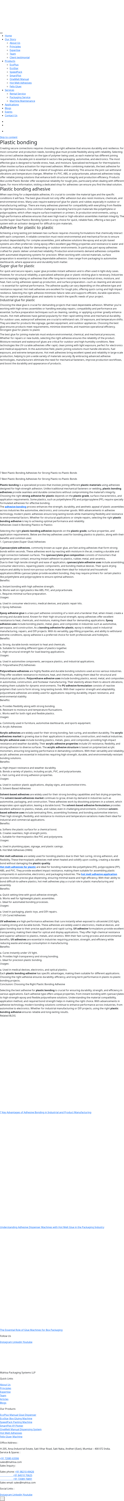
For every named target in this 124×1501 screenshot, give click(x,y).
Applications (12, 104)
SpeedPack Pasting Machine (16, 1422)
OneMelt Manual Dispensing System (21, 1429)
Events (8, 111)
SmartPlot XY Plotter (11, 1425)
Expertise (15, 50)
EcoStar (14, 68)
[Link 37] (13, 1357)
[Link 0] (15, 14)
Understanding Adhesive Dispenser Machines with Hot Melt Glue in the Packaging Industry (52, 1227)
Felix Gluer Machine (11, 1436)
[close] (2, 1498)
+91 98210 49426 (24, 1471)
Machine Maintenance (22, 101)
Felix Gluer (16, 86)
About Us (15, 43)
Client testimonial (20, 57)
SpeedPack (16, 72)
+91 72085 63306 (9, 1458)
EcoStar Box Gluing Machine (16, 1418)
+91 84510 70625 (16, 1475)
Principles (15, 46)
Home (8, 35)
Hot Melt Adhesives (21, 82)
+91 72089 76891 (16, 1479)
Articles (4, 1399)
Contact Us (11, 115)
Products (10, 61)
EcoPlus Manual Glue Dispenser (18, 1415)
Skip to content (8, 137)
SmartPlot (15, 75)
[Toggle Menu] (1, 32)
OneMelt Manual (19, 79)
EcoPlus (14, 64)
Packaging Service (20, 97)
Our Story (10, 39)
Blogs (8, 108)
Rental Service (18, 93)
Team (13, 53)
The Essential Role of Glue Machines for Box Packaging (31, 1330)
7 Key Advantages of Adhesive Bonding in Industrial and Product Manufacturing (45, 1112)
